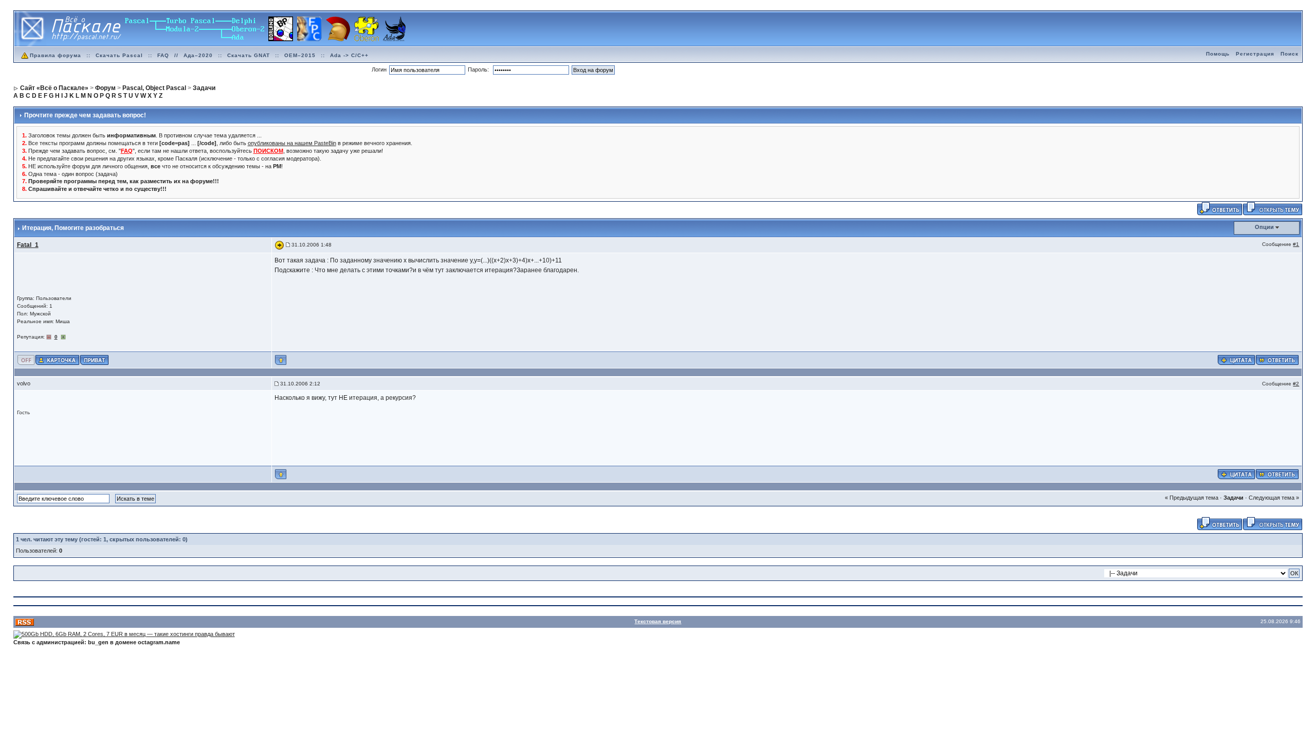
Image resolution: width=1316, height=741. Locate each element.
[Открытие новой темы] (1272, 208)
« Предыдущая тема (1191, 498)
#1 (1296, 244)
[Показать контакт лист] (57, 359)
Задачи (1233, 498)
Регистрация (1255, 54)
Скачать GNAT (248, 55)
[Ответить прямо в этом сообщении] (1277, 359)
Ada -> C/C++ (349, 55)
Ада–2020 (198, 55)
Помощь (1218, 54)
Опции (1264, 227)
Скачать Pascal (119, 55)
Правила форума (55, 55)
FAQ (163, 55)
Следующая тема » (1274, 498)
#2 (1296, 383)
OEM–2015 (300, 55)
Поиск (1290, 54)
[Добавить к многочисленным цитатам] (1236, 359)
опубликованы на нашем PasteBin (292, 143)
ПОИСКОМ (268, 151)
